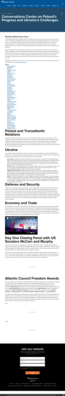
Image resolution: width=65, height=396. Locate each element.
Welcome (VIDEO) (11, 66)
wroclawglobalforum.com (20, 62)
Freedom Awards (11, 128)
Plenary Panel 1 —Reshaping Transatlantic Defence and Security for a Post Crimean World (11, 76)
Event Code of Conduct (47, 385)
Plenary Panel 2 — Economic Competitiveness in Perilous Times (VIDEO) (11, 97)
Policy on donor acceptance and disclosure (15, 385)
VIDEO (9, 69)
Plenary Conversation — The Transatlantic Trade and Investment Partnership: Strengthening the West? (11, 88)
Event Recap (4, 13)
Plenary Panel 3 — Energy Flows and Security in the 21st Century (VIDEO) (11, 118)
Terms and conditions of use (25, 383)
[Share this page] (62, 15)
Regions (37, 5)
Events (14, 5)
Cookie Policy (17, 383)
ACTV (19, 5)
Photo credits (54, 385)
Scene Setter (10, 67)
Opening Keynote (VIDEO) (11, 70)
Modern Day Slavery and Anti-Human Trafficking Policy (32, 385)
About (48, 5)
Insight (9, 5)
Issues (31, 5)
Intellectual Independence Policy (37, 383)
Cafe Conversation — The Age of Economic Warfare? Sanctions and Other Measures (11, 104)
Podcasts (25, 5)
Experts (43, 5)
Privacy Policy (11, 383)
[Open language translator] (58, 5)
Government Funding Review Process (50, 383)
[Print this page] (62, 13)
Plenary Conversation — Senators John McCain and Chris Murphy (11, 124)
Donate (54, 5)
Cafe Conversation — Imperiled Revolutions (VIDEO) (11, 112)
